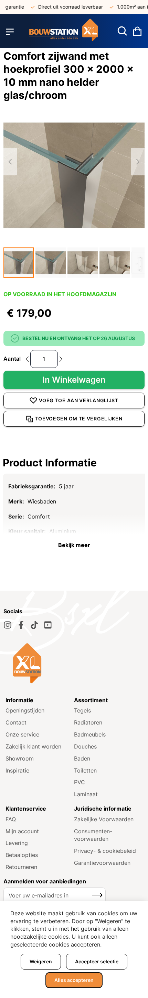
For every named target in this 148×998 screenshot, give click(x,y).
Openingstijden (25, 710)
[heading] (74, 462)
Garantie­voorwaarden (102, 862)
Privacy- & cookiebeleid (105, 850)
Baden (82, 758)
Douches (85, 746)
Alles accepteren (74, 980)
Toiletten (85, 770)
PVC (79, 782)
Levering (17, 842)
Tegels (82, 710)
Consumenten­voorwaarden (93, 835)
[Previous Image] (10, 161)
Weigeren (41, 961)
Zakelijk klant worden (33, 746)
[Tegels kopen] (63, 31)
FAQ (11, 819)
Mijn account (22, 831)
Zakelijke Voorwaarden (104, 819)
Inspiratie (17, 770)
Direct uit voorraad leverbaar (66, 7)
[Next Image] (138, 161)
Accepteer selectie (96, 961)
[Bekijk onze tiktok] (34, 625)
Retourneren (21, 866)
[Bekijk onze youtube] (48, 625)
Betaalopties (22, 854)
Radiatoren (88, 722)
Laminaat (86, 794)
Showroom (20, 758)
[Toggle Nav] (9, 32)
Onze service (22, 734)
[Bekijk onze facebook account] (21, 625)
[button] (18, 262)
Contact (16, 722)
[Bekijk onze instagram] (7, 625)
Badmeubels (90, 734)
